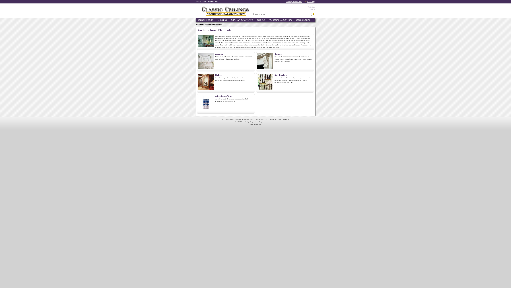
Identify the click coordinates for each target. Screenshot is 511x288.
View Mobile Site (255, 124)
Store (204, 2)
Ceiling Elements (205, 20)
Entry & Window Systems (242, 20)
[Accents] (206, 68)
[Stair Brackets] (265, 89)
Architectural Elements (280, 20)
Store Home (200, 24)
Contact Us (311, 7)
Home (198, 2)
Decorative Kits (303, 20)
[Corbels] (265, 68)
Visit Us (312, 9)
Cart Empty (311, 2)
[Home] (226, 16)
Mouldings (222, 20)
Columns (261, 20)
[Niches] (206, 89)
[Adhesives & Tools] (206, 110)
